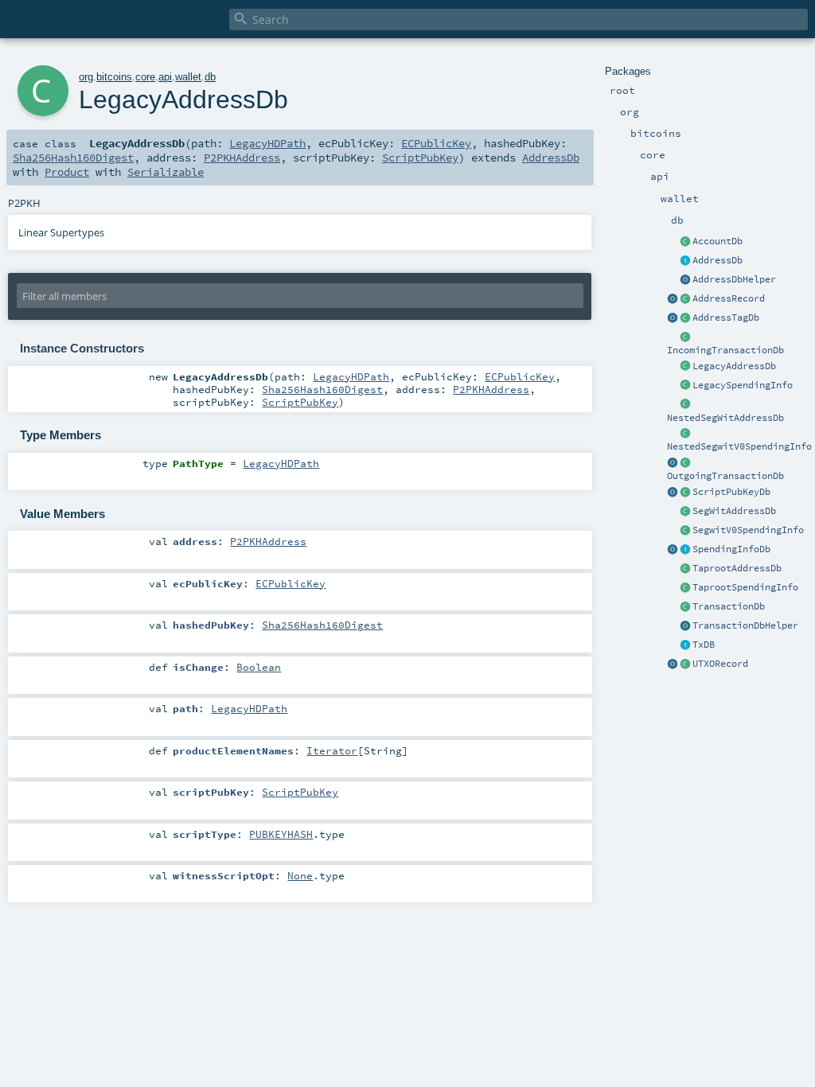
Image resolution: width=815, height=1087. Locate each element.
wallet (188, 77)
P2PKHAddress (242, 157)
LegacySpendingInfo (742, 385)
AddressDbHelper (734, 279)
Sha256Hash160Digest (73, 157)
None (300, 875)
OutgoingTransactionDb (725, 475)
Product (67, 172)
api (165, 77)
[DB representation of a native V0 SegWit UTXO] (685, 530)
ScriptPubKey (420, 157)
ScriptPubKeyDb (731, 491)
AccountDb (717, 241)
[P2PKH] (685, 366)
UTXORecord (720, 663)
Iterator (331, 750)
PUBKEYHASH (281, 834)
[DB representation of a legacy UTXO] (685, 386)
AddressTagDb (725, 317)
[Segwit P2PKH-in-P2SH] (685, 405)
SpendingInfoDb (731, 549)
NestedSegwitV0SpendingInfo (739, 446)
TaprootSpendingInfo (745, 587)
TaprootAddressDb (737, 568)
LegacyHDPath (267, 143)
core (145, 77)
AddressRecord (728, 298)
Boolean (258, 666)
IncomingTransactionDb (725, 350)
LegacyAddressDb (734, 366)
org (86, 77)
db (210, 77)
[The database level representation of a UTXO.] (685, 550)
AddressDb (717, 260)
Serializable (165, 172)
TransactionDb (728, 606)
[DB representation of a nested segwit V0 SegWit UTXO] (685, 433)
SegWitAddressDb (734, 510)
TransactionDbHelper (745, 625)
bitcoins (114, 77)
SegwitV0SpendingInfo (748, 530)
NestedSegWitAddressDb (725, 417)
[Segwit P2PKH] (685, 511)
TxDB (703, 644)
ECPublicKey (436, 143)
